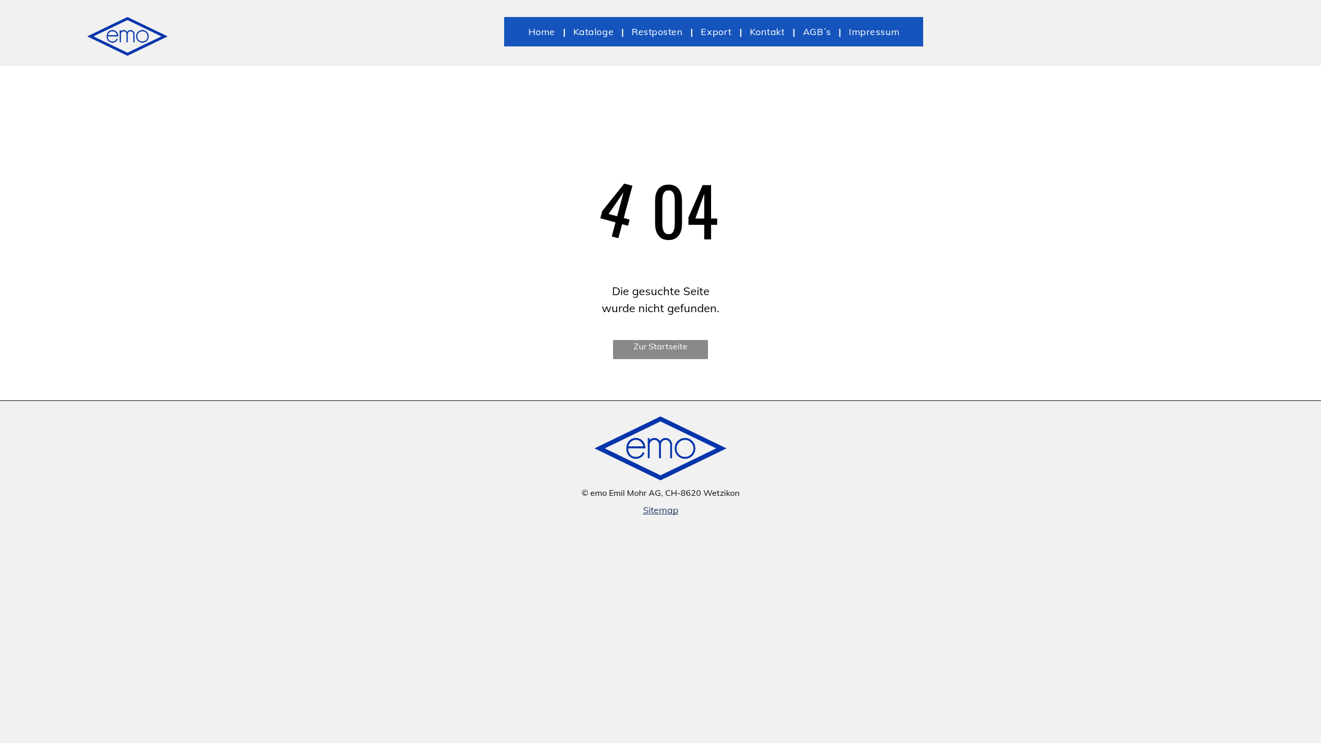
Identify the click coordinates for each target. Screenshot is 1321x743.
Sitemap (661, 510)
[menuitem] (543, 32)
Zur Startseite (660, 346)
